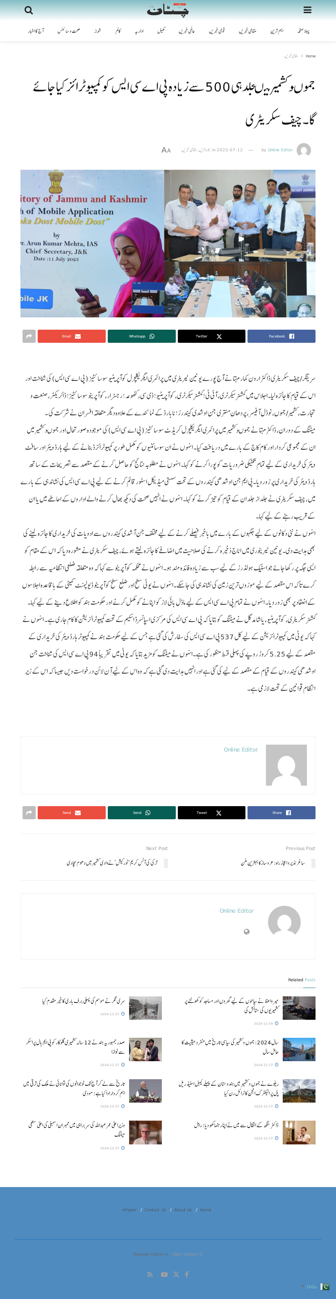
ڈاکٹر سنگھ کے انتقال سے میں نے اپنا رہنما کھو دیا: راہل (236, 1125)
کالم (118, 31)
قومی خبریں (217, 31)
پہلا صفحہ (303, 31)
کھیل (161, 31)
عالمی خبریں (187, 31)
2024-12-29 (264, 1023)
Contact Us (155, 1209)
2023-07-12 (230, 149)
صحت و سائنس (68, 31)
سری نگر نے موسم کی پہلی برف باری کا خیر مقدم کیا (83, 1000)
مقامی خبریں (248, 31)
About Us (183, 1209)
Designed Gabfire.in (151, 1254)
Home (311, 55)
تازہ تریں (204, 149)
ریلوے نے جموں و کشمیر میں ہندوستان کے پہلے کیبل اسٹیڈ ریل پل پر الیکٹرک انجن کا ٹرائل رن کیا (229, 1088)
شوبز (98, 31)
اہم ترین (276, 31)
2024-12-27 (110, 1014)
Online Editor (280, 149)
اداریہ (139, 31)
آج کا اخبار (35, 31)
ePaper (129, 1209)
